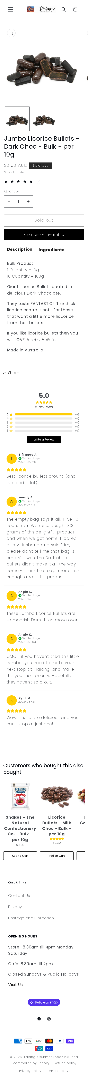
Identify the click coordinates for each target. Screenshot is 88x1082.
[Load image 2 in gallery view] (44, 119)
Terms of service (60, 1071)
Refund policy (65, 1063)
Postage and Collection (31, 918)
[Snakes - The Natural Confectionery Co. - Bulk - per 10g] (20, 796)
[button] (10, 9)
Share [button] (13, 372)
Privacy (15, 906)
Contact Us (19, 895)
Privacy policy (30, 1071)
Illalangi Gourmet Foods (43, 1057)
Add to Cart (20, 856)
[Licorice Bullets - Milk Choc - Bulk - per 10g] (56, 796)
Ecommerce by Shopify (31, 1063)
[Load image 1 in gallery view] (17, 119)
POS (67, 1057)
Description (20, 249)
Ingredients (52, 250)
